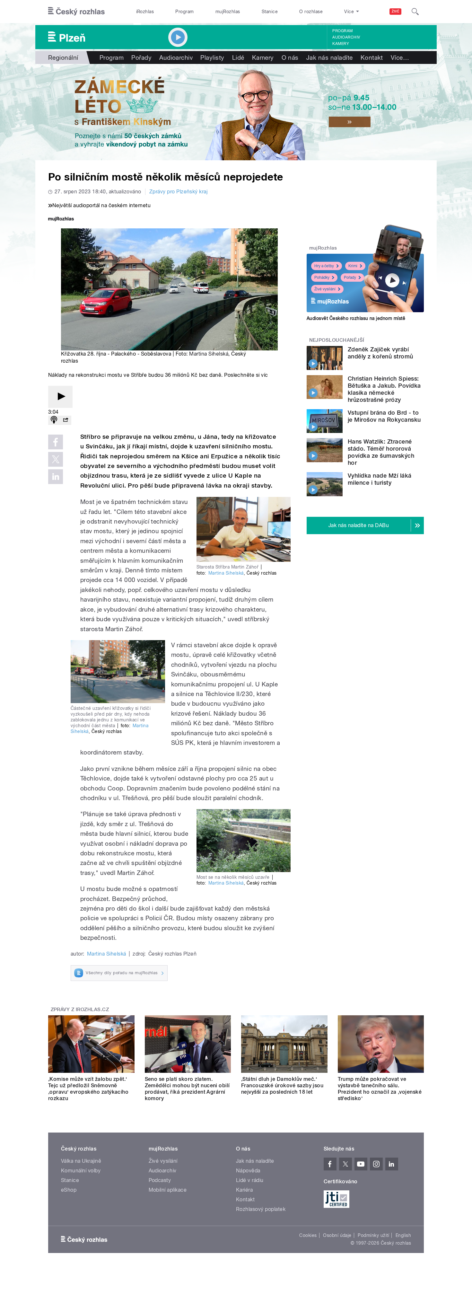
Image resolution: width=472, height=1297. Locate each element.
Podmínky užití (373, 1235)
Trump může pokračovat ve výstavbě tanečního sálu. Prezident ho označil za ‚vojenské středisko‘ (380, 1088)
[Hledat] (415, 11)
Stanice (270, 11)
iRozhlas (145, 11)
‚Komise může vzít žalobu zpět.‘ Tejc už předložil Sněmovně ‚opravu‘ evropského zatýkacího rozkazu (88, 1088)
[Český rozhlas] (76, 11)
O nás (290, 57)
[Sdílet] (65, 420)
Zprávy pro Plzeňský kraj (178, 192)
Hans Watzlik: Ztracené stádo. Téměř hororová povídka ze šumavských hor (381, 452)
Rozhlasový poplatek (260, 1209)
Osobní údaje (337, 1235)
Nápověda (248, 1171)
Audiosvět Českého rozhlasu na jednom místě (356, 318)
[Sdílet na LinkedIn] (55, 476)
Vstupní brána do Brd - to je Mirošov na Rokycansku (384, 416)
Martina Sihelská (208, 354)
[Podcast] (54, 420)
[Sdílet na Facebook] (55, 442)
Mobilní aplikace (168, 1190)
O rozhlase (311, 11)
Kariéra (244, 1190)
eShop (68, 1190)
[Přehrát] (60, 397)
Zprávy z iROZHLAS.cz (80, 1009)
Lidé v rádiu (250, 1180)
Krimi (352, 266)
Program (184, 11)
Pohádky (321, 277)
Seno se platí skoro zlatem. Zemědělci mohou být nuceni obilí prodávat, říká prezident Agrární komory (187, 1088)
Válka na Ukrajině (81, 1161)
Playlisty (212, 57)
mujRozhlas (227, 11)
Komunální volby (81, 1171)
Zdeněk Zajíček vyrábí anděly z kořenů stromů (380, 353)
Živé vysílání (325, 289)
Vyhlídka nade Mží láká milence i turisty (380, 479)
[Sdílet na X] (55, 459)
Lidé (238, 57)
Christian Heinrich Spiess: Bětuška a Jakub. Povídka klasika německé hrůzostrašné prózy (384, 389)
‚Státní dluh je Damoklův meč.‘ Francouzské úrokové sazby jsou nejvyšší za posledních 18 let (282, 1085)
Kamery (340, 43)
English (403, 1235)
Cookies (308, 1235)
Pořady (141, 57)
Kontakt (372, 57)
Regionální (63, 57)
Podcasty (160, 1180)
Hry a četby (324, 266)
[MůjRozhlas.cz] (61, 219)
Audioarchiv (346, 37)
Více (400, 57)
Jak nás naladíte (329, 57)
